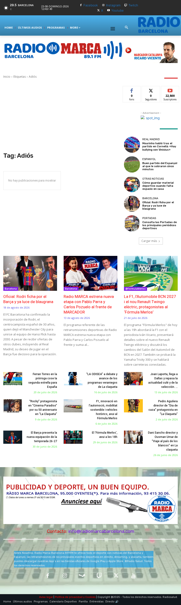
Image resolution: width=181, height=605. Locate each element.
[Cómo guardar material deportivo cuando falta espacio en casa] (132, 184)
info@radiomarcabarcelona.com (101, 531)
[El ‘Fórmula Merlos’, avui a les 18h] (73, 437)
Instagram (113, 5)
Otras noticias (153, 179)
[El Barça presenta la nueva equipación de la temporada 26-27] (12, 437)
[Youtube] (108, 10)
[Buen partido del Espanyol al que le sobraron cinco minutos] (132, 164)
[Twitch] (126, 5)
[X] (98, 10)
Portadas (149, 218)
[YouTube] (133, 576)
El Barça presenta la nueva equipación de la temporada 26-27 (42, 437)
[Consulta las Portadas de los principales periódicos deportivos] (132, 223)
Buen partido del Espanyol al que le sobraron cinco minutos (159, 166)
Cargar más (149, 241)
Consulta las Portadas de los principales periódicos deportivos (159, 225)
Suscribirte (170, 89)
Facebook (90, 5)
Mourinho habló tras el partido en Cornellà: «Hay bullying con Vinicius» (159, 146)
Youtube (117, 10)
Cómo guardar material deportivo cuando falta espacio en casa (158, 185)
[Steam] (82, 576)
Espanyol (149, 159)
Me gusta (132, 89)
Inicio (6, 77)
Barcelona (150, 198)
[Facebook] (80, 5)
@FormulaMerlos (135, 288)
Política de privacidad (68, 597)
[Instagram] (103, 5)
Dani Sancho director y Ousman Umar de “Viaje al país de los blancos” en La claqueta (163, 441)
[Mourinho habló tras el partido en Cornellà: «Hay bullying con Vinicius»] (132, 145)
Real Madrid (151, 139)
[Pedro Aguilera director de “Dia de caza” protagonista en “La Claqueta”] (133, 405)
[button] (126, 28)
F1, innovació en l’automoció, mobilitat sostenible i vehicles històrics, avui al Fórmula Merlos (103, 410)
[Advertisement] (60, 115)
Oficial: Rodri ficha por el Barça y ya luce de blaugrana (158, 205)
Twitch (133, 5)
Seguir (151, 89)
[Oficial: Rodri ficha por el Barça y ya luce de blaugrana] (132, 204)
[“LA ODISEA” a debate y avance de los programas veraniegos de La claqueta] (73, 378)
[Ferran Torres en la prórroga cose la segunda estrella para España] (12, 378)
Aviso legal (46, 597)
